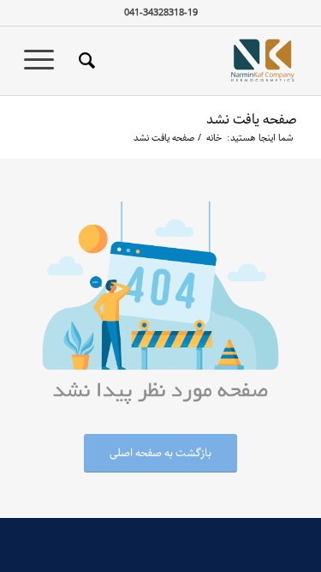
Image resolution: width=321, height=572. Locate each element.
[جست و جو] (84, 61)
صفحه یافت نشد (251, 119)
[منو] (44, 61)
